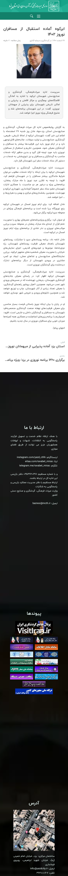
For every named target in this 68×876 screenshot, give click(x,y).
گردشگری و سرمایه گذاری (39, 40)
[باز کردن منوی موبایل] (38, 16)
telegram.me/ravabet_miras (34, 465)
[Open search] (31, 16)
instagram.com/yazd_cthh (31, 457)
